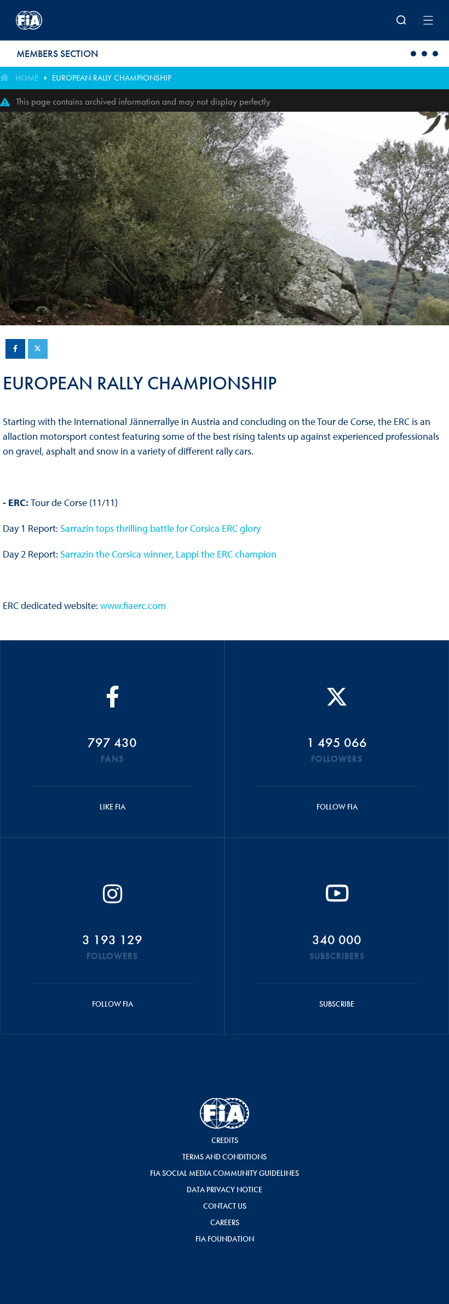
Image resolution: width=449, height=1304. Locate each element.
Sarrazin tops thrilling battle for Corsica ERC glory (160, 528)
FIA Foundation (224, 1239)
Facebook (15, 349)
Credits (224, 1140)
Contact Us (224, 1206)
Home (26, 77)
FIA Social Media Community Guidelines (224, 1173)
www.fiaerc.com (133, 605)
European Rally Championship (111, 77)
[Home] (92, 20)
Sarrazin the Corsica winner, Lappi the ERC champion (168, 554)
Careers (224, 1222)
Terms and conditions (224, 1157)
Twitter (38, 349)
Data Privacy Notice (224, 1189)
